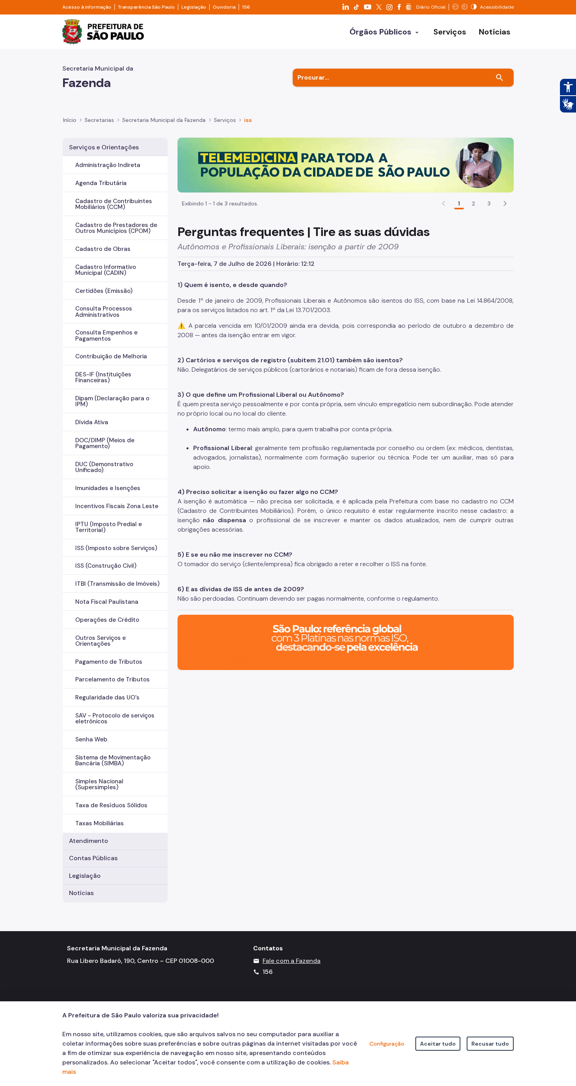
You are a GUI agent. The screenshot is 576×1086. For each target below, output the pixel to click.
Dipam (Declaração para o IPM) (112, 401)
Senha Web (91, 739)
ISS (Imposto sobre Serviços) (116, 548)
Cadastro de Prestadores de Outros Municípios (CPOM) (116, 228)
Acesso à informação (86, 7)
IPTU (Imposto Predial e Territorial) (108, 527)
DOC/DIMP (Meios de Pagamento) (104, 443)
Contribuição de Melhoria (111, 356)
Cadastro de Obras (102, 249)
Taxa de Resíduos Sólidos (111, 805)
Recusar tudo (490, 1043)
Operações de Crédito (107, 620)
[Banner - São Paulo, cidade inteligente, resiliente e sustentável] (346, 642)
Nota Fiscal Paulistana (106, 602)
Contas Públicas (93, 858)
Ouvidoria (224, 7)
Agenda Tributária (101, 183)
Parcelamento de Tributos (112, 679)
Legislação (193, 7)
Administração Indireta (107, 165)
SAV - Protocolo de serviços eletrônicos (114, 718)
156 (246, 7)
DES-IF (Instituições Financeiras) (103, 377)
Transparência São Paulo (146, 7)
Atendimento (88, 841)
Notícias (81, 893)
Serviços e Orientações (104, 147)
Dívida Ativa (91, 422)
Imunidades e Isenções (107, 488)
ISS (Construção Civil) (105, 566)
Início (69, 119)
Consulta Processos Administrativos (103, 311)
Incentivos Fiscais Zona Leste (116, 506)
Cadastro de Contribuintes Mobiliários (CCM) (113, 204)
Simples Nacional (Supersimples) (99, 784)
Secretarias (99, 119)
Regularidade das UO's (107, 697)
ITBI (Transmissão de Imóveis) (117, 584)
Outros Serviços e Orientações (100, 641)
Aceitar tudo (438, 1043)
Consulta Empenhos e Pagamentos (106, 335)
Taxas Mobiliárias (99, 823)
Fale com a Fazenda (292, 961)
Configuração (387, 1043)
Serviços (225, 119)
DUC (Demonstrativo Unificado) (104, 467)
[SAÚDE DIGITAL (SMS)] (346, 164)
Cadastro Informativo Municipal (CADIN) (105, 270)
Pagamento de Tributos (108, 662)
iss (248, 119)
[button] (505, 203)
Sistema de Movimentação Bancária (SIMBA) (112, 760)
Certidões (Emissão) (103, 291)
